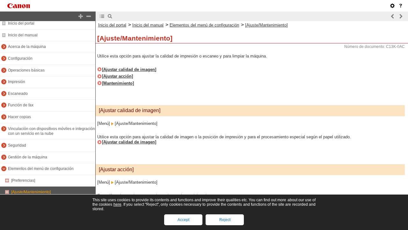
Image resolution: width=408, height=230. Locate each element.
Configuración (20, 58)
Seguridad (17, 145)
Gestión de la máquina (27, 157)
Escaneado (18, 93)
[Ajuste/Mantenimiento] (31, 192)
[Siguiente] (400, 16)
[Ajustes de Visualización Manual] (392, 5)
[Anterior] (392, 16)
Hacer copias (19, 117)
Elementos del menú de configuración (41, 168)
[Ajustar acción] (117, 76)
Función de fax (20, 105)
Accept (183, 220)
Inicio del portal (21, 23)
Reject (224, 220)
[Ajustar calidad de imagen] (129, 69)
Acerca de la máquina (27, 46)
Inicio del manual (23, 35)
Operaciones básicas (26, 70)
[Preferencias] (23, 180)
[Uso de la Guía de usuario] (400, 5)
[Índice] (102, 16)
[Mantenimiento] (118, 83)
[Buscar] (109, 16)
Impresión (16, 82)
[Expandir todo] (80, 16)
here (117, 204)
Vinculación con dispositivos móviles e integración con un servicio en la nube (51, 131)
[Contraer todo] (88, 16)
